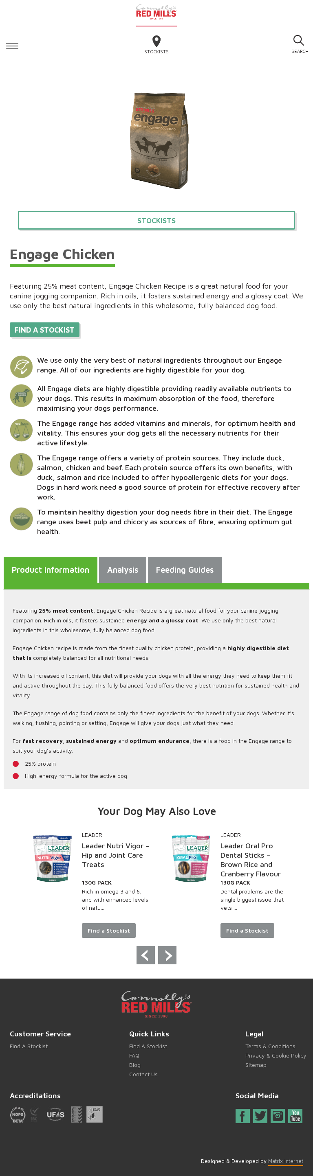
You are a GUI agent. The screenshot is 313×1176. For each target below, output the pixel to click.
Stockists (156, 51)
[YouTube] (295, 1116)
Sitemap (256, 1064)
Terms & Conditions (270, 1045)
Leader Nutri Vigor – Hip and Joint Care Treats (116, 855)
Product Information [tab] (50, 569)
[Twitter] (261, 1116)
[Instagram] (278, 1116)
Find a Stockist (109, 930)
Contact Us (143, 1074)
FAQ (134, 1055)
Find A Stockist (29, 1045)
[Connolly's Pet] (156, 11)
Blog (135, 1064)
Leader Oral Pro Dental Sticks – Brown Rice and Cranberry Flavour (250, 859)
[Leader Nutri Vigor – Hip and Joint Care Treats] (52, 858)
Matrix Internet (285, 1161)
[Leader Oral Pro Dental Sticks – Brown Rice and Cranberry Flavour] (191, 858)
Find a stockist (45, 330)
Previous (146, 955)
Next (167, 955)
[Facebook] (243, 1117)
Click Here (12, 45)
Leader (92, 834)
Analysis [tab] (122, 569)
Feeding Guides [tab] (185, 569)
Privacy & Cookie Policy (275, 1055)
